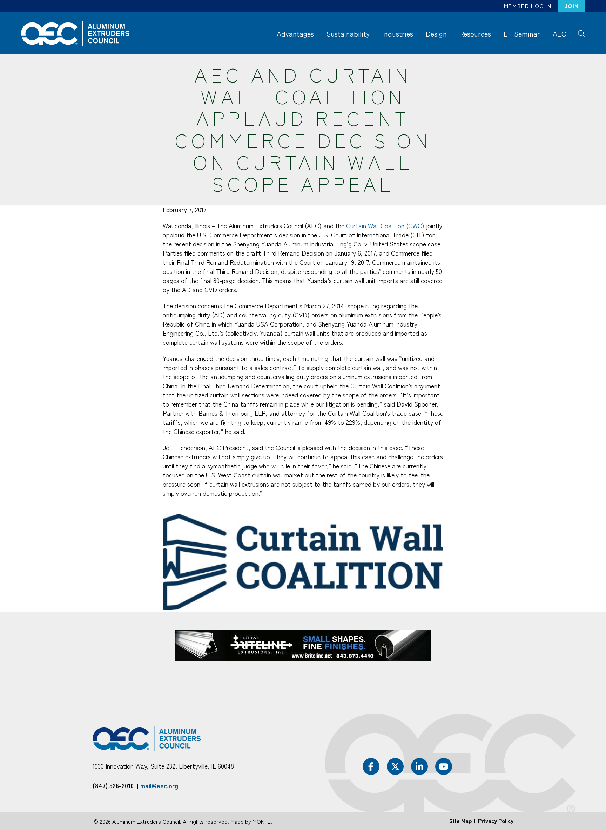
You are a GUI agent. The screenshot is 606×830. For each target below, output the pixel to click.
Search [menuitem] (581, 33)
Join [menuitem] (571, 5)
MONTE (261, 821)
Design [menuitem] (436, 33)
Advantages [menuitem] (295, 33)
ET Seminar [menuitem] (522, 33)
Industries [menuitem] (397, 33)
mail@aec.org (159, 785)
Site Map (460, 820)
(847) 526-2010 (113, 785)
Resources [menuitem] (475, 33)
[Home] (78, 33)
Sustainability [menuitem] (348, 33)
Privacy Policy (495, 820)
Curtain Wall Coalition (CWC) (385, 225)
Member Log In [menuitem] (528, 5)
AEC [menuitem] (559, 33)
